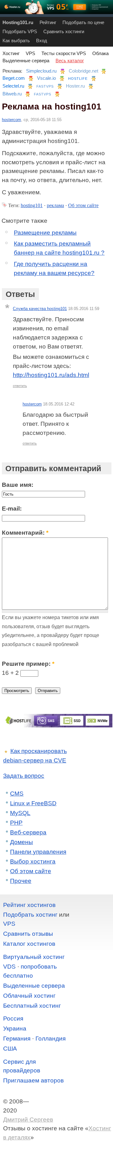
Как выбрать (16, 40)
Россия (13, 1018)
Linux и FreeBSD (33, 803)
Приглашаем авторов (33, 1080)
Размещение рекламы (45, 232)
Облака (100, 53)
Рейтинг (48, 22)
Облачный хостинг (29, 995)
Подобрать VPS (20, 31)
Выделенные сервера (26, 60)
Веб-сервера (28, 832)
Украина (14, 1028)
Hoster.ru (75, 86)
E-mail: (12, 508)
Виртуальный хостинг (34, 957)
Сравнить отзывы (28, 933)
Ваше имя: (17, 484)
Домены (21, 842)
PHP (16, 822)
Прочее (20, 881)
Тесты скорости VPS (63, 53)
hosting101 (32, 205)
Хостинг (11, 53)
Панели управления (38, 851)
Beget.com (14, 78)
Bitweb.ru (12, 93)
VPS (30, 53)
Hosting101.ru (18, 22)
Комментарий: (25, 532)
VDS (9, 966)
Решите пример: (28, 663)
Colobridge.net (83, 71)
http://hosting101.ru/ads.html (51, 375)
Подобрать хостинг (30, 914)
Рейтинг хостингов (29, 905)
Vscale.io (46, 78)
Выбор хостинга (33, 861)
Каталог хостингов (29, 943)
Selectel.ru (13, 86)
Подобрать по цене (83, 22)
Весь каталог (70, 60)
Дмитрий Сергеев (28, 1119)
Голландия (50, 1038)
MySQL (20, 813)
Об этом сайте (83, 205)
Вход (41, 40)
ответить (20, 386)
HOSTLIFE (78, 78)
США (10, 1048)
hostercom (11, 119)
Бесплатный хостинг (32, 1005)
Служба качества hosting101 (40, 308)
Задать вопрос (23, 775)
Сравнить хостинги (63, 31)
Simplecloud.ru (41, 71)
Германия (16, 1038)
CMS (17, 793)
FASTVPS (45, 86)
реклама (55, 205)
